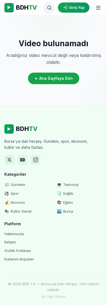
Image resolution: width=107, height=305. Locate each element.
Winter (60, 297)
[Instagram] (36, 160)
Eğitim (65, 202)
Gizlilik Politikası (17, 250)
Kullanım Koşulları (19, 259)
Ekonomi (14, 202)
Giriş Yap (77, 7)
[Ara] (49, 7)
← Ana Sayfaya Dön (54, 78)
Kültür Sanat (18, 211)
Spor (11, 193)
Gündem (14, 184)
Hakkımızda (14, 234)
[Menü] (98, 7)
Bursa (65, 211)
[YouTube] (22, 160)
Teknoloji (67, 184)
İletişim (10, 242)
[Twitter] (9, 160)
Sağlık (65, 193)
